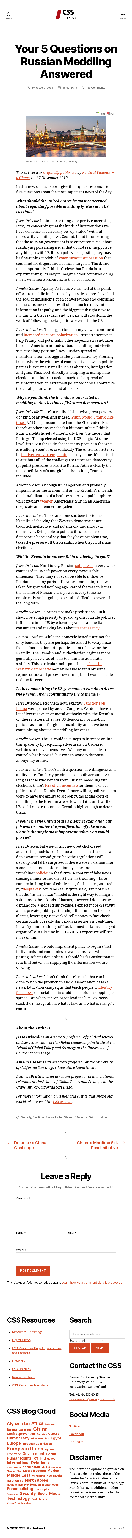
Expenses (49, 1450)
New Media (54, 1475)
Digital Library (21, 1340)
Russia (50, 1117)
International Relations (28, 1462)
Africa (37, 1423)
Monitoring (38, 1475)
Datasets (18, 1361)
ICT (35, 1458)
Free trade (14, 1454)
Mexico (53, 1471)
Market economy (51, 1467)
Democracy (18, 1438)
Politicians (12, 1494)
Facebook (76, 1434)
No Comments (96, 87)
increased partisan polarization (51, 335)
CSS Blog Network (32, 1528)
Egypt (56, 1438)
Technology (18, 1498)
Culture (53, 1434)
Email (72, 1232)
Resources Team (23, 1377)
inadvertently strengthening (45, 455)
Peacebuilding (20, 1488)
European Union (25, 1449)
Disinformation (97, 1117)
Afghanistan (18, 1423)
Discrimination (40, 1438)
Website (21, 1249)
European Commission (37, 1443)
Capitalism (24, 1429)
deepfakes (31, 889)
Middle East (18, 1475)
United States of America (71, 1117)
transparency (87, 628)
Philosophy (42, 1489)
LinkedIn (76, 1442)
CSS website (62, 1101)
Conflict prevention (21, 1434)
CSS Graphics (21, 1369)
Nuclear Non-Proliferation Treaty (28, 1484)
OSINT (56, 1484)
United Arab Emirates (19, 1503)
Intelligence (47, 1458)
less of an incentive (61, 785)
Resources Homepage (27, 1332)
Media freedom (34, 1471)
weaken (46, 501)
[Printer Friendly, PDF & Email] (105, 113)
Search (80, 1347)
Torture (43, 1499)
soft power (84, 566)
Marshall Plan (14, 1471)
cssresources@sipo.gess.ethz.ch (92, 1399)
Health (51, 1454)
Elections (38, 1117)
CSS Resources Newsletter (31, 1385)
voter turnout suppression (81, 258)
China (40, 1429)
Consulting (42, 1434)
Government (33, 1454)
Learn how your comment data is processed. (92, 1282)
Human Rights (19, 1458)
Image (29, 161)
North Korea (36, 1480)
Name (21, 1232)
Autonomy (51, 1424)
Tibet (34, 1499)
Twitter (75, 1426)
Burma (12, 1429)
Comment (23, 1198)
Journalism (14, 1467)
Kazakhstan (31, 1467)
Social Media (48, 1493)
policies (42, 873)
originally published (59, 172)
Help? (100, 1347)
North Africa (15, 1480)
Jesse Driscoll (44, 87)
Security (26, 1117)
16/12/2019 (70, 87)
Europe (14, 1443)
